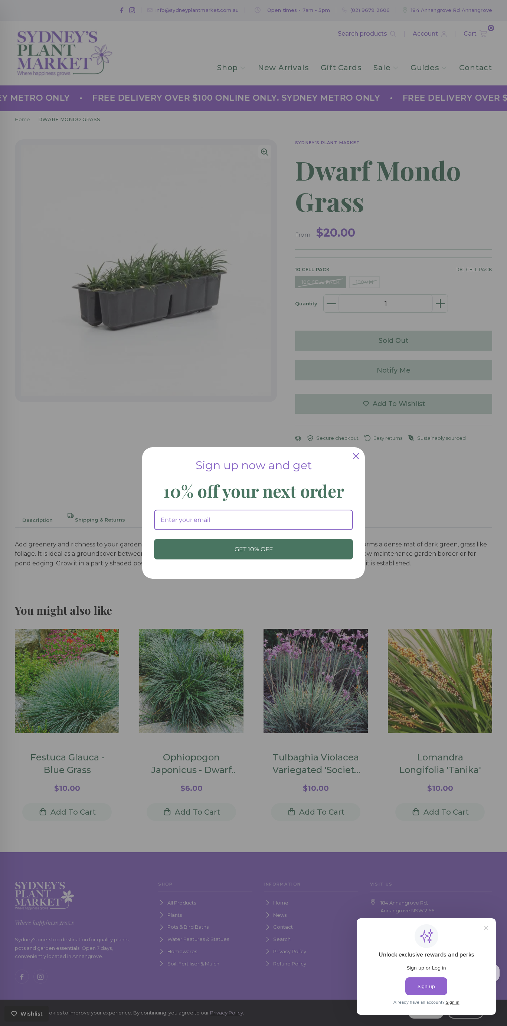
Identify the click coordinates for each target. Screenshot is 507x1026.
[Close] (356, 456)
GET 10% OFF (254, 549)
